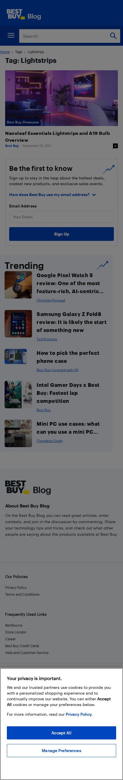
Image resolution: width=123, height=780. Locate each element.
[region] (61, 724)
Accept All (61, 732)
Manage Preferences (61, 750)
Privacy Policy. (79, 714)
